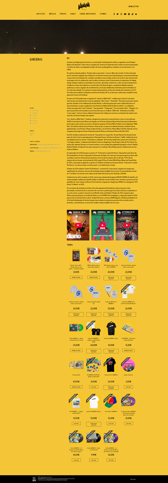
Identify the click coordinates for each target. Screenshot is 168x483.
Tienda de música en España (44, 480)
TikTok (34, 123)
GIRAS (73, 14)
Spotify (34, 115)
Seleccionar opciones (111, 278)
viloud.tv (134, 479)
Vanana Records (49, 478)
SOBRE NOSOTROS (88, 14)
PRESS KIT (32, 133)
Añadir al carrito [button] (76, 277)
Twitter (34, 118)
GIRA (31, 135)
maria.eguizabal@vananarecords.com (49, 144)
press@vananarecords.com (42, 151)
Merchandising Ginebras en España (59, 480)
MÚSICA (52, 14)
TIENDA (103, 14)
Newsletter (134, 6)
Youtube (34, 121)
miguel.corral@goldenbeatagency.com (50, 148)
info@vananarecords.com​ (46, 477)
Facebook (35, 113)
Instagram (35, 110)
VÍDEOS (63, 14)
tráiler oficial (102, 173)
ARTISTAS (41, 14)
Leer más (93, 387)
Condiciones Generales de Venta (67, 478)
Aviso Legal (56, 478)
